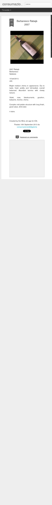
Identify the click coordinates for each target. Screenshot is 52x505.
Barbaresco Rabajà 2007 (27, 22)
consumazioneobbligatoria (27, 127)
